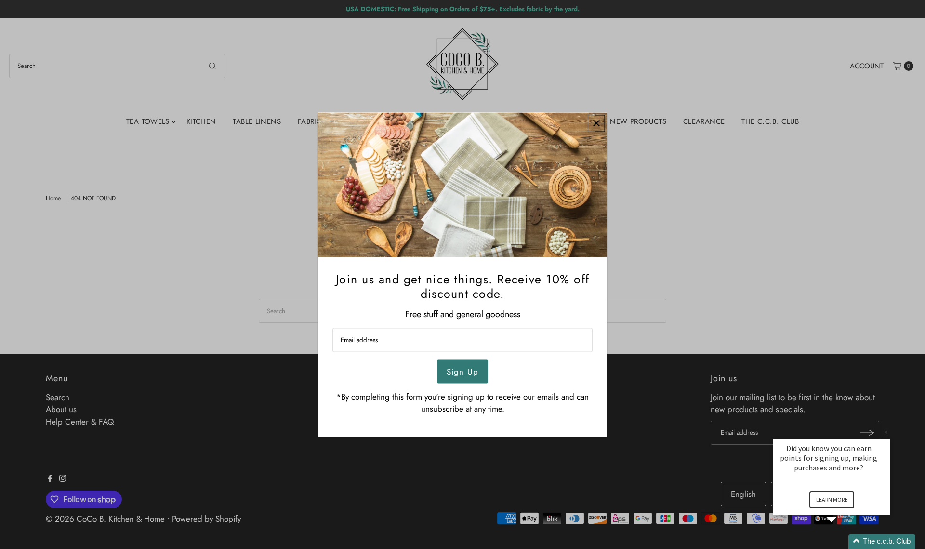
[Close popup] (596, 123)
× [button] (886, 432)
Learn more (831, 499)
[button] (843, 541)
